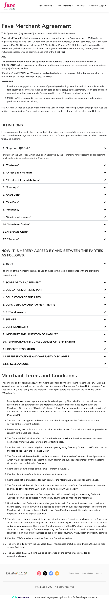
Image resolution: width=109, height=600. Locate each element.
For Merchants (64, 5)
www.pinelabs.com (17, 556)
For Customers (45, 5)
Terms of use (74, 573)
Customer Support (97, 5)
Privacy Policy (87, 573)
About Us (81, 5)
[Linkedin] (57, 573)
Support (99, 573)
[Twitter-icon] (45, 573)
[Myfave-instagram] (39, 573)
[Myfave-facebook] (51, 573)
